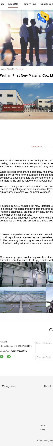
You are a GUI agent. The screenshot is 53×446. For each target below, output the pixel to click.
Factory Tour (29, 4)
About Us (13, 4)
